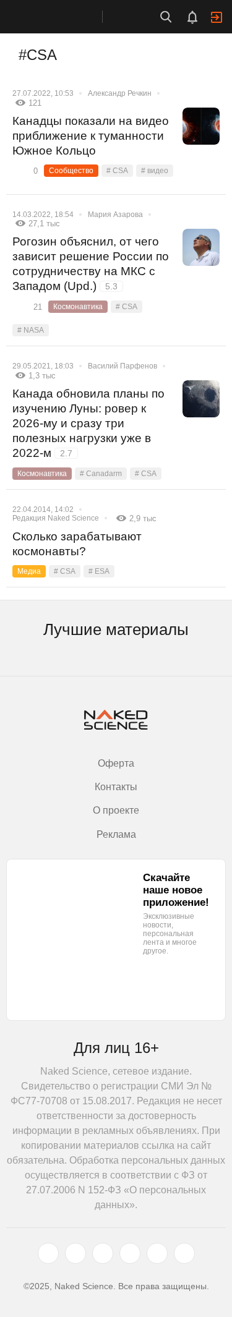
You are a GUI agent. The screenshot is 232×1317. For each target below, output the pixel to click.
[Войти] (216, 17)
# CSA (117, 170)
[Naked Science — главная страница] (64, 16)
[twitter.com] (48, 1253)
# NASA (30, 330)
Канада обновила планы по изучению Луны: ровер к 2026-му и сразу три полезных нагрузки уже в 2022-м (88, 423)
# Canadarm (101, 473)
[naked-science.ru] (184, 1253)
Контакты (116, 787)
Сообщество (71, 170)
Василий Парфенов (122, 366)
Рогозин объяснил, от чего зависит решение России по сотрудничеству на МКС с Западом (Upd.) (90, 263)
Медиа (29, 571)
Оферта (116, 763)
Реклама (116, 834)
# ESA (99, 571)
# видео (154, 170)
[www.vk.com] (75, 1253)
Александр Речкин (120, 93)
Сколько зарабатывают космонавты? (77, 544)
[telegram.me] (157, 1253)
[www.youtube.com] (102, 1253)
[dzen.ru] (129, 1253)
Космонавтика (78, 306)
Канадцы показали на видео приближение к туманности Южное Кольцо (90, 135)
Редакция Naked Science (55, 518)
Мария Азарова (115, 214)
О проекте (116, 810)
